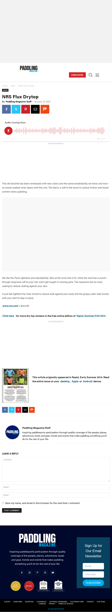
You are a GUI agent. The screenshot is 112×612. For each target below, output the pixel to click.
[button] (91, 75)
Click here (8, 315)
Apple (75, 381)
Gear (13, 85)
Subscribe (77, 74)
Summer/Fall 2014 (91, 315)
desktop (65, 381)
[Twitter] (16, 109)
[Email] (35, 109)
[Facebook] (6, 109)
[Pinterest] (25, 109)
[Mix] (45, 109)
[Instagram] (29, 572)
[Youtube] (53, 572)
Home (5, 85)
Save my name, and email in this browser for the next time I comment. (42, 503)
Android (87, 381)
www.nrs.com (10, 305)
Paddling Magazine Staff (19, 101)
